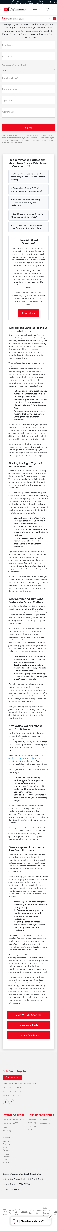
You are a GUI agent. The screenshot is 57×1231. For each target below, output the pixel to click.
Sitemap (24, 1211)
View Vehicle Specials (28, 1015)
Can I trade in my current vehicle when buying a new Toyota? (27, 215)
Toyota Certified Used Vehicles (7, 1145)
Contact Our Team (28, 1035)
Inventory (9, 1114)
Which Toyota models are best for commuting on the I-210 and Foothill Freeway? (28, 176)
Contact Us (28, 313)
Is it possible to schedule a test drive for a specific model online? (26, 227)
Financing (33, 1114)
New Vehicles (9, 1119)
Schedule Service (19, 1121)
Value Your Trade (28, 1025)
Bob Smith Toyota (5, 1211)
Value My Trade (31, 1128)
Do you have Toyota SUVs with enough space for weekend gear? (26, 189)
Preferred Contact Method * (16, 65)
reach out (25, 279)
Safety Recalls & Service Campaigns (47, 1211)
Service (19, 1114)
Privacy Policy (11, 1211)
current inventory (16, 446)
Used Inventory (7, 1129)
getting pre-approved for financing (24, 758)
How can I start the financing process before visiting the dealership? (25, 202)
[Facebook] (5, 1101)
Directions (45, 1123)
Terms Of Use (17, 1211)
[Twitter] (11, 1101)
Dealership (47, 1114)
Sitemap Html (31, 1211)
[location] (50, 2)
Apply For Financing (32, 1121)
